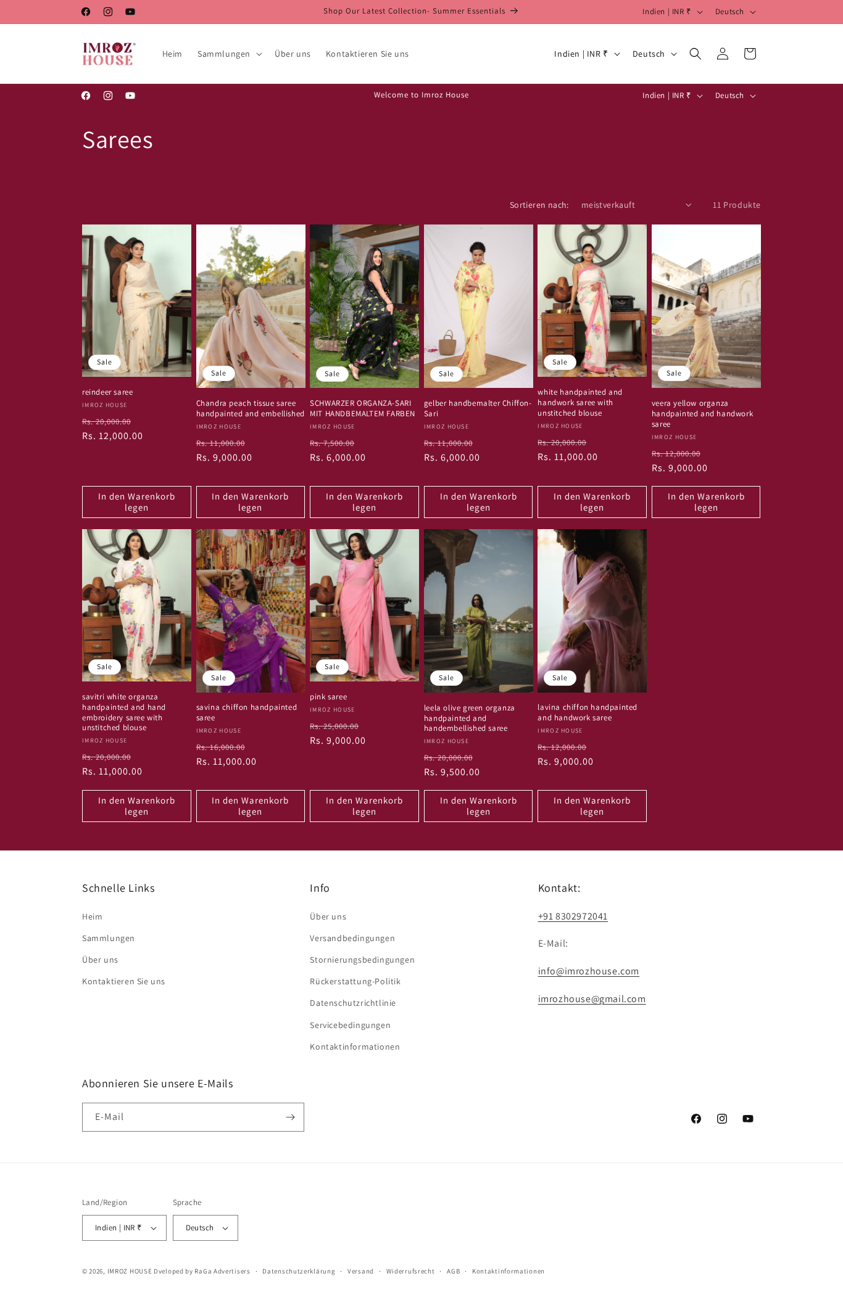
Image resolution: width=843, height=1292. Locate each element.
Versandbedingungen (352, 938)
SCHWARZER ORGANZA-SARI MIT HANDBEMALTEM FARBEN (362, 408)
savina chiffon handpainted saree (246, 712)
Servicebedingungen (350, 1025)
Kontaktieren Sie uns (123, 981)
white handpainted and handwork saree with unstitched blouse (580, 402)
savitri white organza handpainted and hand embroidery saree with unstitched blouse (124, 712)
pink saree (328, 697)
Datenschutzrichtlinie (353, 1002)
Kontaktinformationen (355, 1046)
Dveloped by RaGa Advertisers (202, 1271)
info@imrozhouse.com (588, 971)
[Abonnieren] (290, 1117)
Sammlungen (108, 938)
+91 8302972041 (573, 916)
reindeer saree (107, 392)
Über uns (100, 959)
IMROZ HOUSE (129, 1271)
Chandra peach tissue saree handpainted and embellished (250, 408)
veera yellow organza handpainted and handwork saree (702, 413)
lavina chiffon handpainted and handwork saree (587, 712)
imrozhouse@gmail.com (592, 998)
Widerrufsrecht (410, 1271)
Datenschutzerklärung (298, 1271)
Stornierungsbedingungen (362, 959)
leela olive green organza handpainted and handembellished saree (469, 718)
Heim (92, 916)
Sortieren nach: (539, 204)
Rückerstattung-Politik (355, 981)
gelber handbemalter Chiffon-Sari (478, 408)
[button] (228, 54)
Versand (360, 1271)
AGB (453, 1271)
